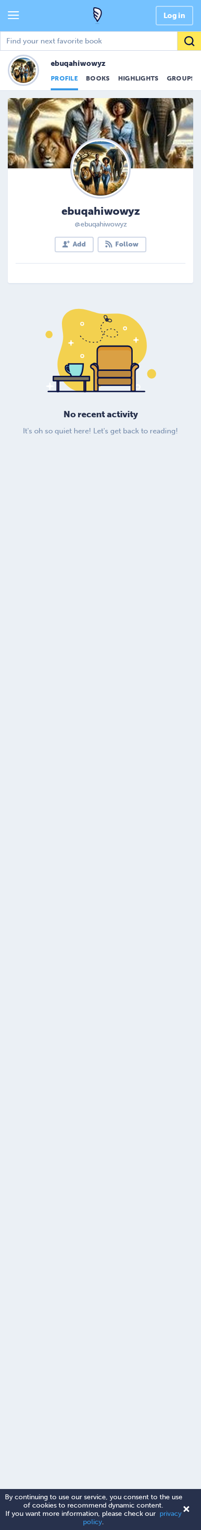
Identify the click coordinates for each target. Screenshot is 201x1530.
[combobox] (100, 41)
